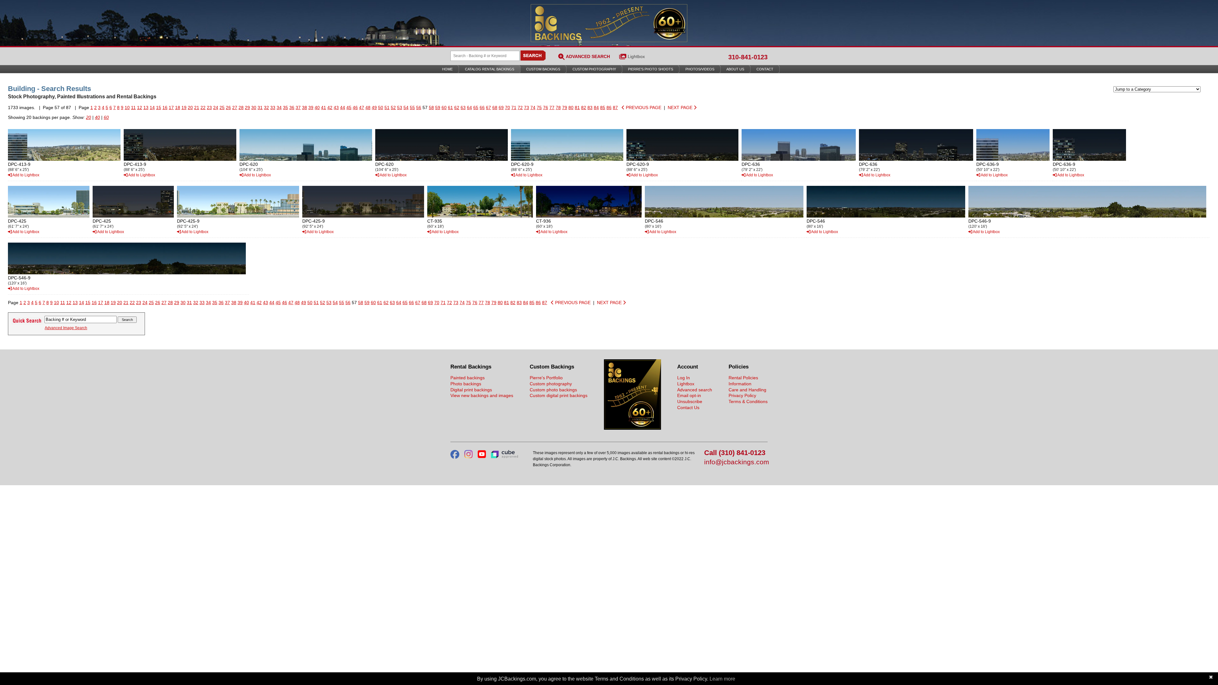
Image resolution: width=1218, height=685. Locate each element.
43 (336, 107)
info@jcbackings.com (736, 462)
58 (431, 107)
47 (361, 107)
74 (532, 107)
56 (418, 107)
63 (463, 107)
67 (488, 107)
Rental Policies (743, 377)
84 (596, 107)
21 (196, 107)
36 (291, 107)
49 (374, 107)
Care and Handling (747, 389)
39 (310, 107)
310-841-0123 (748, 57)
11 (133, 107)
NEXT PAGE (681, 107)
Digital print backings (471, 389)
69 (501, 107)
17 (171, 107)
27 (234, 107)
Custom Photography (594, 69)
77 (551, 107)
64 (469, 107)
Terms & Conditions (748, 401)
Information (740, 383)
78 (558, 107)
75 (539, 107)
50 (380, 107)
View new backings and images (481, 395)
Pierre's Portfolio (546, 377)
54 (406, 107)
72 (520, 107)
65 (475, 107)
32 (266, 107)
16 (164, 107)
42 (329, 107)
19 (184, 107)
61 (450, 107)
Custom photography (551, 383)
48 (367, 107)
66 (482, 107)
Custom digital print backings (558, 395)
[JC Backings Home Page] (632, 428)
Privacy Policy (742, 395)
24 (215, 107)
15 (158, 107)
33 (272, 107)
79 (564, 107)
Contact (764, 69)
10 (127, 107)
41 (323, 107)
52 (393, 107)
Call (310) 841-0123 (734, 453)
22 (203, 107)
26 (228, 107)
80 (570, 107)
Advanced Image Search (66, 328)
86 (609, 107)
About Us (735, 69)
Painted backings (467, 377)
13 (145, 107)
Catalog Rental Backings (489, 69)
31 (260, 107)
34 (279, 107)
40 (317, 107)
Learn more (722, 679)
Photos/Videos (699, 69)
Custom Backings (543, 69)
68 (494, 107)
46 (355, 107)
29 (247, 107)
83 (590, 107)
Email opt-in (689, 395)
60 (444, 107)
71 (513, 107)
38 (304, 107)
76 (545, 107)
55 (412, 107)
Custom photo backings (553, 389)
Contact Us (688, 407)
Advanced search (694, 389)
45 (348, 107)
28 (241, 107)
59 (437, 107)
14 (152, 107)
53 (399, 107)
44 (342, 107)
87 (615, 107)
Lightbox (636, 56)
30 (253, 107)
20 (190, 107)
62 (456, 107)
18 (177, 107)
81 (577, 107)
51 (387, 107)
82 (583, 107)
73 (526, 107)
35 (285, 107)
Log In (683, 377)
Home (447, 69)
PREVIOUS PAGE (643, 107)
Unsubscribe (689, 401)
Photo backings (465, 383)
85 (602, 107)
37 (298, 107)
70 (507, 107)
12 (139, 107)
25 (222, 107)
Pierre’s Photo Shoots (650, 69)
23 (209, 107)
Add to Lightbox (25, 175)
